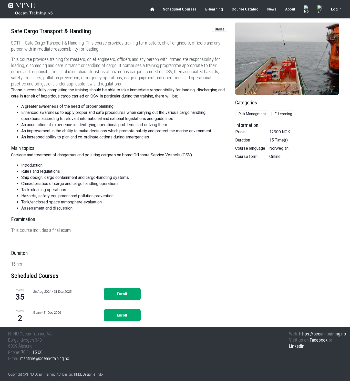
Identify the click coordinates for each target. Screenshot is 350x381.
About (290, 9)
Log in (336, 9)
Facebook (318, 340)
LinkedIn (296, 346)
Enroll (122, 294)
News (271, 9)
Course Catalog (245, 9)
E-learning (214, 9)
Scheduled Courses (180, 9)
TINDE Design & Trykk (88, 374)
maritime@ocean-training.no (44, 358)
